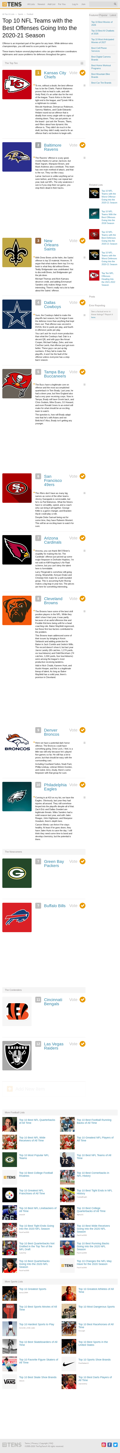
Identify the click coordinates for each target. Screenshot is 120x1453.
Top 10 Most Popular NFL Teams (34, 1157)
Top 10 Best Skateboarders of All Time (38, 1343)
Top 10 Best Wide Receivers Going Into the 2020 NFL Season (93, 1228)
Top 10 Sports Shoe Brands (94, 1359)
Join (83, 4)
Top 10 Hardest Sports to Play (36, 1324)
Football (30, 14)
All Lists (31, 4)
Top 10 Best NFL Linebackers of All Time (37, 1210)
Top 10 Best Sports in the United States (93, 1343)
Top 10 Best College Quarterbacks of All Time (91, 1210)
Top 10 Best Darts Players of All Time (95, 1379)
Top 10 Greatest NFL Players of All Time (95, 1139)
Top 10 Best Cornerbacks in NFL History (93, 1174)
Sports (20, 14)
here (93, 317)
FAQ (51, 1443)
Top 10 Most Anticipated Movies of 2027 (102, 41)
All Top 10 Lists (8, 14)
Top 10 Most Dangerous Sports (96, 1306)
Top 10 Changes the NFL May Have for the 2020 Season (94, 1263)
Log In (75, 4)
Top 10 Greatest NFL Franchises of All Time (32, 1192)
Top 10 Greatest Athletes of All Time (96, 1290)
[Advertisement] (43, 213)
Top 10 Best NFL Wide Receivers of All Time (32, 1139)
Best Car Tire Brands (101, 82)
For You (62, 4)
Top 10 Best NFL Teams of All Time (94, 1157)
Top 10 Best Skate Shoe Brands (37, 1377)
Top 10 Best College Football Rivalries (36, 1174)
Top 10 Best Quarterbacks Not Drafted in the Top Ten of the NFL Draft (36, 1246)
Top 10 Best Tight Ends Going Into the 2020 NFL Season (36, 1227)
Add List (51, 4)
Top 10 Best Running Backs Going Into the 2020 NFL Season (93, 1246)
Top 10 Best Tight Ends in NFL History (94, 1192)
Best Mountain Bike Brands (100, 75)
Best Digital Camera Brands (100, 58)
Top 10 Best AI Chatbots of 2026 (102, 32)
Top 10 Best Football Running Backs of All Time (94, 1121)
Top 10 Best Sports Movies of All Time (38, 1308)
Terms (27, 1443)
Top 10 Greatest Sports (32, 1289)
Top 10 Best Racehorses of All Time (96, 1326)
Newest (41, 4)
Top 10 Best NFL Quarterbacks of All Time (37, 1121)
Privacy (35, 1443)
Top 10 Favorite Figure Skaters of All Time (38, 1361)
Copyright (44, 1443)
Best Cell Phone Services (99, 49)
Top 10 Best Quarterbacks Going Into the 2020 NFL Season (34, 1264)
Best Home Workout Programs (101, 67)
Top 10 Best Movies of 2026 (102, 23)
